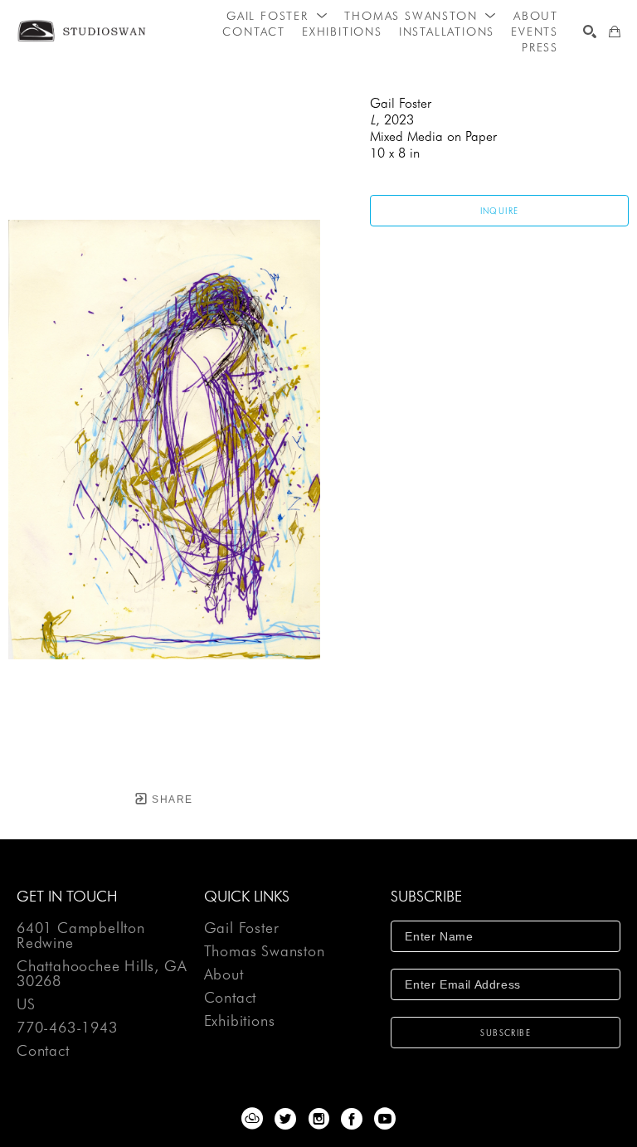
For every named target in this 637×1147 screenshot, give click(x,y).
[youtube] (385, 1119)
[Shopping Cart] (614, 31)
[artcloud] (252, 1119)
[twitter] (285, 1119)
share (170, 799)
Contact (43, 1050)
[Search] (589, 31)
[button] (277, 15)
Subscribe (505, 1033)
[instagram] (318, 1119)
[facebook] (351, 1119)
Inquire (499, 211)
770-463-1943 (67, 1028)
